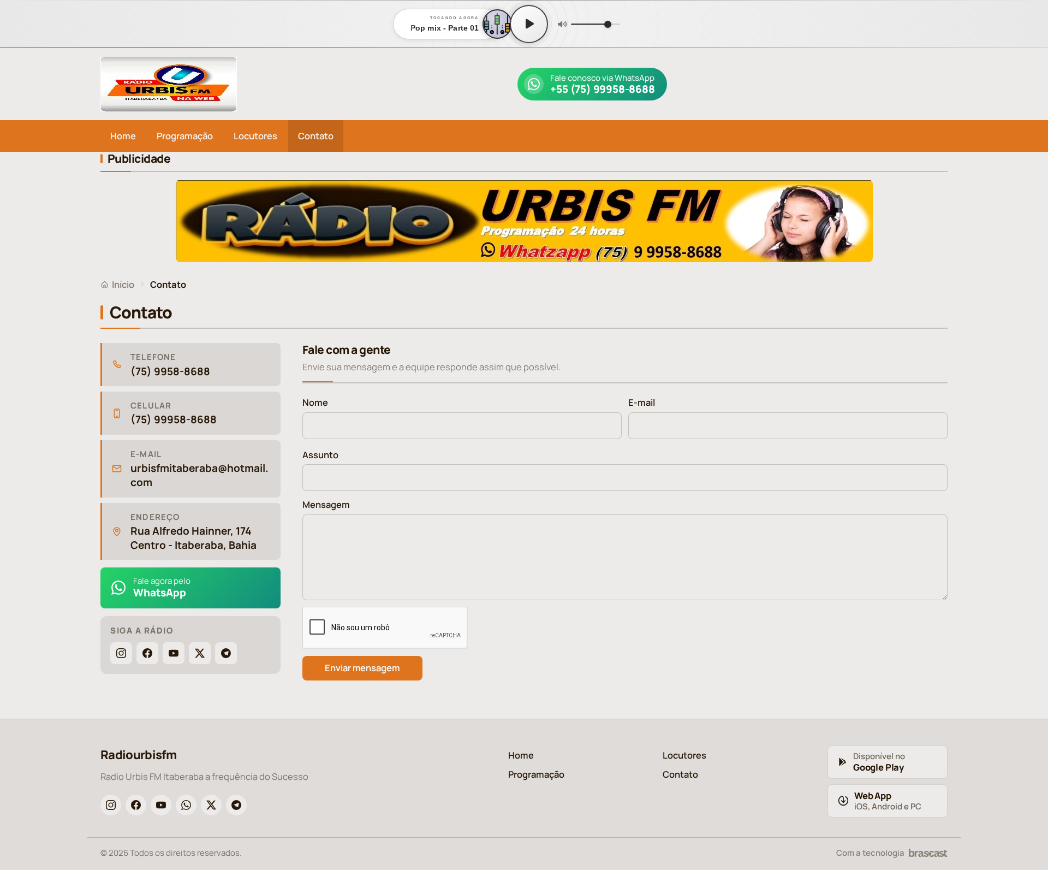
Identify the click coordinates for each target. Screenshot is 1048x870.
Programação (185, 135)
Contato (316, 135)
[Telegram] (226, 653)
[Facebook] (147, 653)
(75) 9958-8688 (170, 371)
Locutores (255, 135)
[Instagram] (121, 653)
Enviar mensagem (362, 667)
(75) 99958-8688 (173, 420)
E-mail (641, 402)
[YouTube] (173, 653)
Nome (315, 402)
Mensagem (326, 504)
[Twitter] (200, 653)
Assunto (320, 454)
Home (123, 135)
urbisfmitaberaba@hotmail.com (199, 475)
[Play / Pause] (529, 24)
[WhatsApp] (186, 805)
